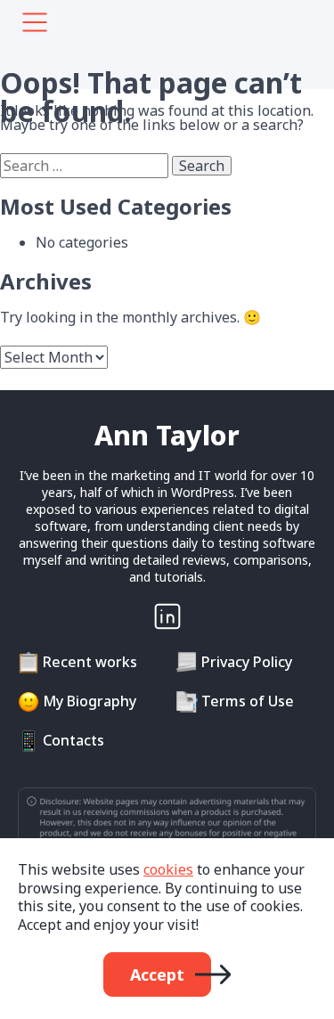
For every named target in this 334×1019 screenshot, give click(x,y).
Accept (157, 974)
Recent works (90, 662)
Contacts (73, 740)
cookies (168, 869)
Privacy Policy (246, 662)
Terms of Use (247, 701)
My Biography (89, 701)
